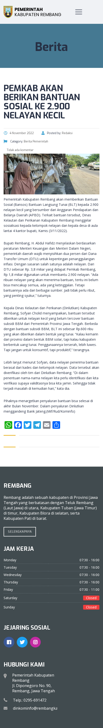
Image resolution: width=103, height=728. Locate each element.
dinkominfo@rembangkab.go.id (41, 708)
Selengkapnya (20, 532)
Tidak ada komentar (20, 150)
